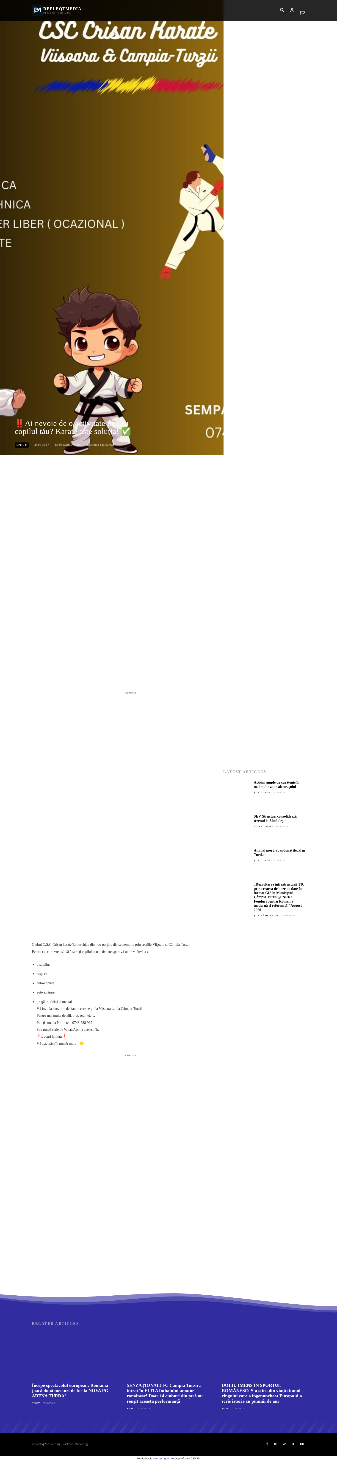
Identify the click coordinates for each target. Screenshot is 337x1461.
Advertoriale (263, 826)
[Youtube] (302, 1444)
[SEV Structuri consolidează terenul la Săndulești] (236, 827)
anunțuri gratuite (163, 1458)
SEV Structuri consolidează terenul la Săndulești (275, 818)
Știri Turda (262, 792)
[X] (74, 678)
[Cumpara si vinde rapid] (264, 1027)
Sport (22, 445)
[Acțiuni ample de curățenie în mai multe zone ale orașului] (236, 793)
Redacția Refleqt (69, 444)
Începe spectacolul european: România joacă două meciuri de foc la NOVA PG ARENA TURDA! (70, 1390)
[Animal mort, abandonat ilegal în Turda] (236, 861)
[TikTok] (284, 1444)
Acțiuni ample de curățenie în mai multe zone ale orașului (276, 784)
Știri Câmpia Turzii (267, 915)
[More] (106, 678)
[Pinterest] (84, 678)
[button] (282, 10)
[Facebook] (63, 678)
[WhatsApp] (95, 678)
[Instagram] (276, 1444)
